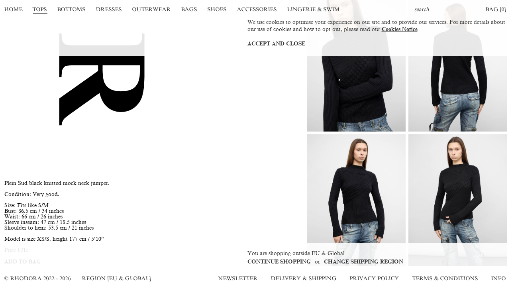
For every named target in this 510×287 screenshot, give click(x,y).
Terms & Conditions (445, 278)
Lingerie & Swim (313, 9)
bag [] (495, 9)
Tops (40, 9)
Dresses (109, 9)
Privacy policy (374, 278)
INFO (498, 278)
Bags (189, 9)
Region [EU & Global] (116, 278)
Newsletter (238, 278)
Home (13, 9)
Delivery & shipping (304, 278)
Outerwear (151, 9)
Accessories (257, 9)
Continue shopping (279, 262)
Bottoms (71, 9)
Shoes (217, 9)
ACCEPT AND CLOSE (276, 44)
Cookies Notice (400, 29)
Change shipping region (363, 262)
